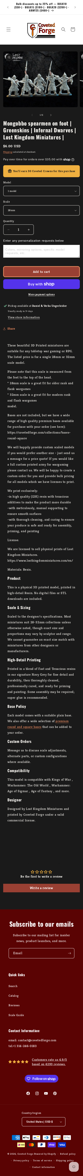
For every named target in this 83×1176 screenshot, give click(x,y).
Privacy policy (21, 1160)
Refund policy (68, 1153)
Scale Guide (16, 1015)
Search (13, 986)
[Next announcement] (75, 7)
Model (7, 182)
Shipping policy (65, 1160)
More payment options (41, 294)
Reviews (14, 1005)
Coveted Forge (25, 1153)
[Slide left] (32, 115)
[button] (8, 29)
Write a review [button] (41, 888)
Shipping (7, 151)
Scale (6, 201)
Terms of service (42, 1160)
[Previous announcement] (8, 7)
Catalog (14, 996)
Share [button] (11, 328)
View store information (24, 317)
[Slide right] (51, 115)
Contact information (43, 1167)
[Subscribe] (69, 953)
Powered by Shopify (45, 1153)
